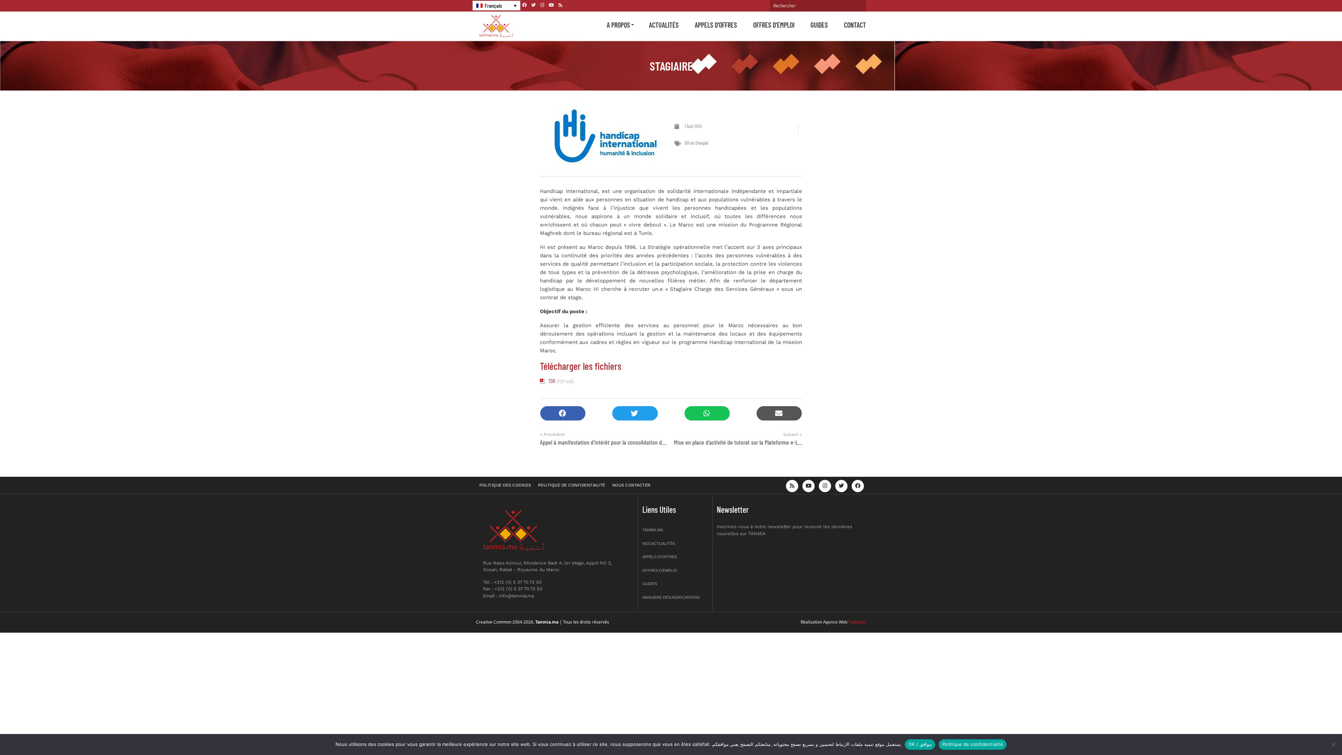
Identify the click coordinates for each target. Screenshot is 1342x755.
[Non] (1333, 744)
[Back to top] (1312, 733)
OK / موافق (920, 744)
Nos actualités (658, 543)
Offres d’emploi (773, 25)
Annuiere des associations (671, 597)
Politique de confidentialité (571, 485)
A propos (618, 25)
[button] (563, 413)
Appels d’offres (716, 25)
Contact (855, 25)
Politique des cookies (505, 485)
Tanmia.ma (652, 530)
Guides (819, 25)
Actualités (664, 25)
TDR (551, 381)
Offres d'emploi (696, 143)
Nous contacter (631, 485)
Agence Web (835, 622)
